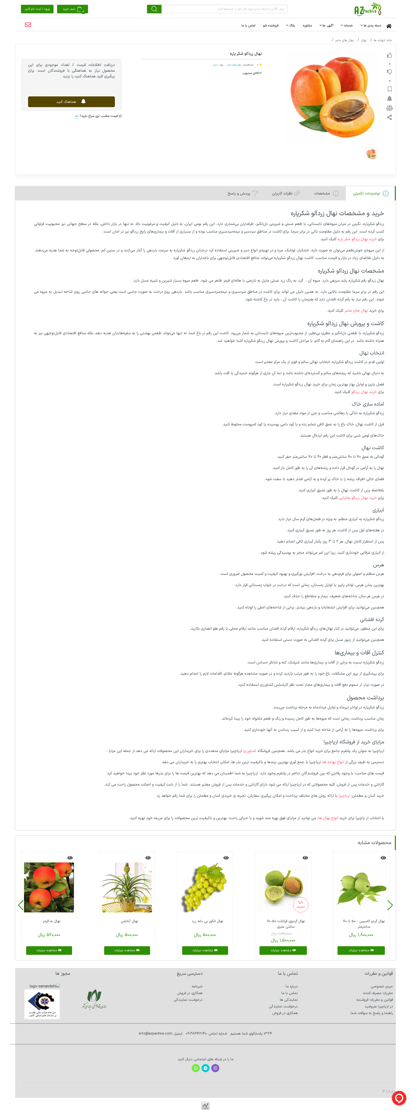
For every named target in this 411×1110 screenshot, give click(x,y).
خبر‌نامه (197, 986)
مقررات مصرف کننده (378, 993)
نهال (364, 40)
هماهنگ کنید (66, 102)
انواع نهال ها (328, 818)
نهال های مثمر (344, 40)
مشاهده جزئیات (359, 950)
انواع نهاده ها (334, 762)
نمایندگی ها (289, 1000)
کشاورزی (249, 751)
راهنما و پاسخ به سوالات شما (372, 1013)
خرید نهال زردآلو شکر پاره (357, 239)
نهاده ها (379, 40)
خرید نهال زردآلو (364, 392)
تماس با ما (289, 993)
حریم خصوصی (382, 986)
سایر (215, 65)
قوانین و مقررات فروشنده (375, 1000)
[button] (390, 905)
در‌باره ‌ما (292, 986)
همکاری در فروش (285, 1013)
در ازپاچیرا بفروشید (379, 1006)
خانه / (388, 40)
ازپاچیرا (344, 796)
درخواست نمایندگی (283, 1006)
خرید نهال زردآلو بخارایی (358, 498)
